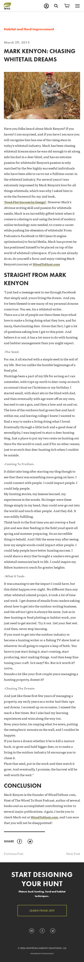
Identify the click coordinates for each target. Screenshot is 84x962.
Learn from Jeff (42, 910)
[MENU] (77, 5)
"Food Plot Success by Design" (25, 201)
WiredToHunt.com (46, 264)
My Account (46, 6)
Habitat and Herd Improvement (29, 29)
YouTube (31, 931)
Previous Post (13, 853)
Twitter (30, 842)
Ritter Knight (48, 953)
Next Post (73, 853)
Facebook (19, 842)
